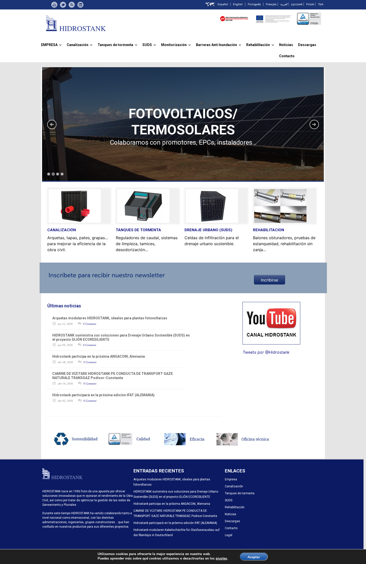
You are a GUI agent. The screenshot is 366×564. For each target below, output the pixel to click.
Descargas (307, 45)
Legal (228, 535)
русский (297, 4)
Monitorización (176, 45)
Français (271, 4)
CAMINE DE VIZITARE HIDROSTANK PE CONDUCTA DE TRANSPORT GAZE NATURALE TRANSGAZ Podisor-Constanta (112, 376)
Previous (52, 124)
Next (314, 124)
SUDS (149, 45)
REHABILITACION (268, 230)
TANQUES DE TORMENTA (138, 230)
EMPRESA (51, 45)
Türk (320, 4)
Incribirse (269, 280)
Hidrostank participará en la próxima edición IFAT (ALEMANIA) (103, 395)
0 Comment (89, 323)
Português (254, 4)
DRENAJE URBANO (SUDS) (208, 230)
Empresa (231, 479)
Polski (310, 4)
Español (223, 4)
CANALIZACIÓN (61, 230)
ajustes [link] (221, 558)
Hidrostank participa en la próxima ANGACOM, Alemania (98, 356)
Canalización (80, 45)
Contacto (287, 56)
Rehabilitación (260, 45)
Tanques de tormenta (117, 45)
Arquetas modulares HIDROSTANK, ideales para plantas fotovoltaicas (109, 318)
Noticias (286, 45)
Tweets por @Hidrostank (266, 352)
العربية (284, 4)
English (238, 4)
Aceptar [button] (253, 557)
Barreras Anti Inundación (218, 45)
